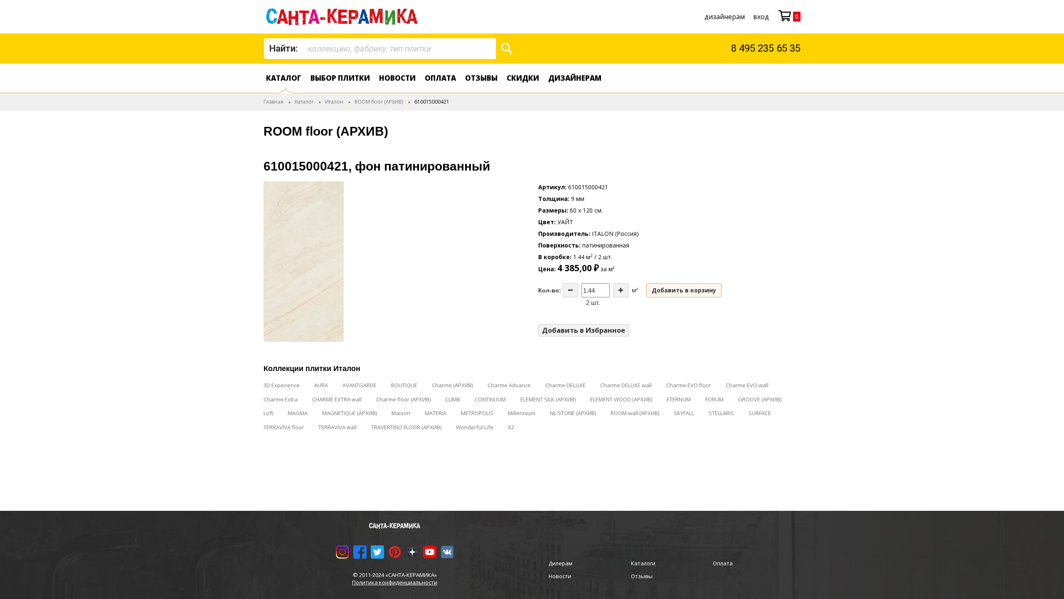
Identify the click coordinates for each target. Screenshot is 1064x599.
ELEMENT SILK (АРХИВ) (548, 399)
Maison (401, 413)
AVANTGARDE (359, 385)
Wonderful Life (474, 427)
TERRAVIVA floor (284, 427)
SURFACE (760, 413)
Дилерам (560, 563)
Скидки (523, 78)
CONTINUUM (490, 399)
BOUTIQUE (404, 385)
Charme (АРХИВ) (452, 385)
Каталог (283, 78)
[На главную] (343, 16)
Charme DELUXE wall (626, 385)
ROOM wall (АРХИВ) (635, 413)
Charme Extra (281, 399)
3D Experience (282, 385)
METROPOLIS (477, 413)
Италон (334, 101)
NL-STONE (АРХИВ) (573, 413)
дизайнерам (724, 16)
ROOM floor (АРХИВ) (379, 101)
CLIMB (452, 399)
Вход (761, 16)
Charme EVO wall (747, 385)
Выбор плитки (340, 78)
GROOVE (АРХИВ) (759, 399)
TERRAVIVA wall (337, 427)
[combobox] (380, 48)
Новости (397, 78)
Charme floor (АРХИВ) (403, 399)
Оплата (440, 78)
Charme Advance (509, 385)
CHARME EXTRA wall (337, 399)
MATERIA (435, 413)
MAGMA (298, 413)
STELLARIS (721, 413)
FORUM (714, 399)
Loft (268, 413)
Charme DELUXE (565, 385)
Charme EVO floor (688, 385)
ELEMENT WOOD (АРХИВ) (621, 399)
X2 (511, 427)
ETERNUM (679, 399)
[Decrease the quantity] (570, 290)
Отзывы (481, 78)
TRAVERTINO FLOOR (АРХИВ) (406, 427)
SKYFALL (684, 413)
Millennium (521, 413)
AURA (321, 385)
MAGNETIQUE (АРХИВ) (349, 413)
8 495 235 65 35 (765, 48)
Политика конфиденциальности (394, 582)
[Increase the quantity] (620, 290)
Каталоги (643, 563)
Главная (273, 101)
